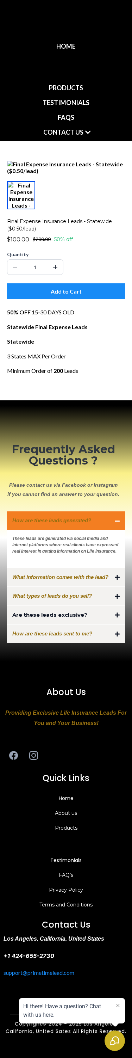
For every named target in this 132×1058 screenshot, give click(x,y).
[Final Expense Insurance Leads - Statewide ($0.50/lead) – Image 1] (21, 195)
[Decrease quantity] (15, 267)
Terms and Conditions (66, 905)
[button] (7, 67)
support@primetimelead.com (39, 972)
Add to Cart (66, 291)
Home (66, 798)
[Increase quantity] (55, 267)
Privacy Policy (66, 890)
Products (66, 828)
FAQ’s (66, 875)
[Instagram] (34, 755)
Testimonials (66, 860)
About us (66, 813)
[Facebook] (14, 755)
